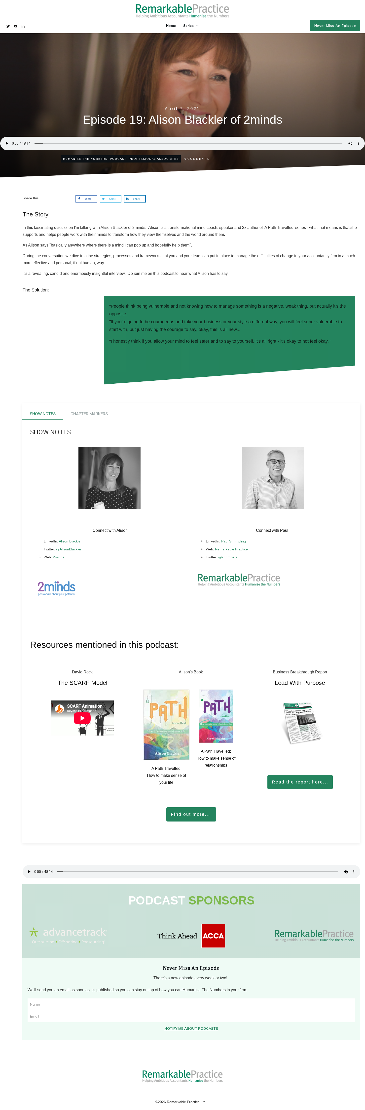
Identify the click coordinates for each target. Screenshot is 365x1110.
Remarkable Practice (231, 549)
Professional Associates (154, 158)
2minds (58, 557)
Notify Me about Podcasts (191, 1028)
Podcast (118, 158)
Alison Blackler (70, 541)
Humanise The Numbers (85, 158)
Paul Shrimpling (233, 541)
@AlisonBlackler (68, 549)
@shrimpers (227, 557)
